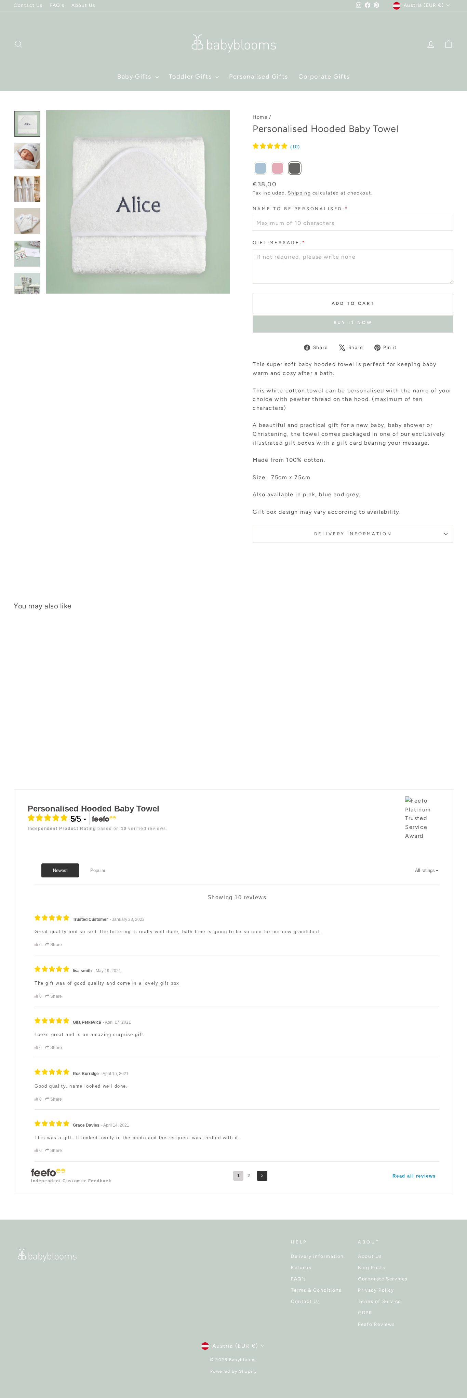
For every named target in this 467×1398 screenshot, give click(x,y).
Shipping (299, 193)
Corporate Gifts (324, 76)
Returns (301, 1267)
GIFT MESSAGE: (279, 242)
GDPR (365, 1312)
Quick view (66, 722)
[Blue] (260, 168)
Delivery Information (353, 533)
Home (260, 117)
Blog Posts (371, 1267)
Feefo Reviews (376, 1324)
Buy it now (353, 322)
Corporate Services (383, 1278)
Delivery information (317, 1256)
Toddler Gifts (191, 76)
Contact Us (28, 5)
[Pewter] (295, 168)
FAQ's (57, 5)
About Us (83, 5)
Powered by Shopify (233, 1371)
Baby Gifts (135, 76)
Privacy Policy (376, 1290)
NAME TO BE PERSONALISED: (300, 208)
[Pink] (277, 168)
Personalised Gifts (258, 76)
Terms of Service (379, 1301)
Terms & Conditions (316, 1290)
